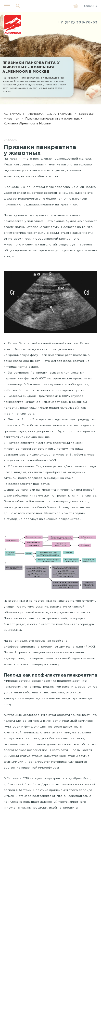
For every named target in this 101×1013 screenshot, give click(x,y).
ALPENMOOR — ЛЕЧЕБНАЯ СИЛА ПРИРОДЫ (38, 113)
